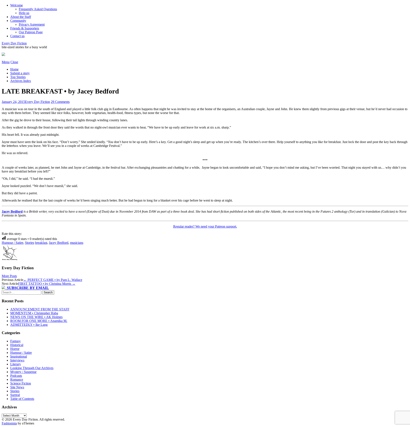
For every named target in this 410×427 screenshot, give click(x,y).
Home (14, 69)
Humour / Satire (12, 242)
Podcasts (16, 375)
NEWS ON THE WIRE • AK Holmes (36, 317)
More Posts (9, 276)
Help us (24, 13)
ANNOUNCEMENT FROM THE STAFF (39, 309)
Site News (17, 387)
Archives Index (20, 81)
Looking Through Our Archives (31, 368)
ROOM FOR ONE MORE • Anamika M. (38, 321)
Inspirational (18, 356)
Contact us (17, 36)
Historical (16, 345)
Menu (6, 62)
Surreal (15, 395)
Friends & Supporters (24, 28)
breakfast (41, 242)
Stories (29, 242)
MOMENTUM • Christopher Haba (34, 313)
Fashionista (9, 423)
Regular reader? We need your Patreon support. (205, 226)
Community (18, 20)
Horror (14, 349)
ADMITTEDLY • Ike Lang (29, 324)
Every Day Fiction (14, 43)
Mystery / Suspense (23, 372)
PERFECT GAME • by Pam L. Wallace (52, 280)
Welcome (16, 5)
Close (14, 62)
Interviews (17, 360)
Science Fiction (20, 383)
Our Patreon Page (31, 32)
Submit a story (20, 73)
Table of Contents (22, 399)
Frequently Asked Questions (38, 9)
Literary (15, 364)
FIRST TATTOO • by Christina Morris (46, 283)
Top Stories (18, 77)
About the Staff (20, 17)
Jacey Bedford (12, 211)
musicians (76, 242)
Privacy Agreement (32, 24)
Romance (16, 379)
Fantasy (15, 341)
